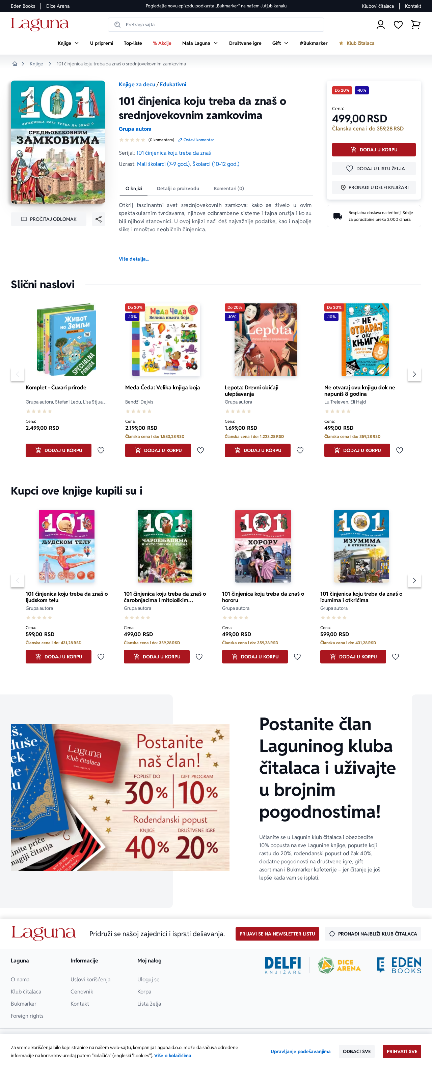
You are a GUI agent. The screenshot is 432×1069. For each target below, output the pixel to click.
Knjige (36, 64)
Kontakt (413, 6)
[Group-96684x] (399, 965)
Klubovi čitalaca (378, 6)
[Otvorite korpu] (415, 24)
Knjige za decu (137, 84)
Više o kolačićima (172, 1055)
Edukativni (173, 84)
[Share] (98, 219)
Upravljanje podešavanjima (301, 1051)
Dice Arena (58, 6)
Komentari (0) (229, 188)
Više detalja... (134, 259)
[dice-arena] (339, 965)
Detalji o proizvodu (178, 188)
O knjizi (134, 188)
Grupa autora (135, 128)
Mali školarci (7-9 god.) (163, 164)
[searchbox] (216, 25)
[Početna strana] (42, 25)
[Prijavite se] (380, 24)
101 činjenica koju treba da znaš (173, 152)
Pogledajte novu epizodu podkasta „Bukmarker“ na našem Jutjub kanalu (216, 6)
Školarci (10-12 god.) (215, 164)
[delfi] (283, 965)
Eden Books (23, 6)
